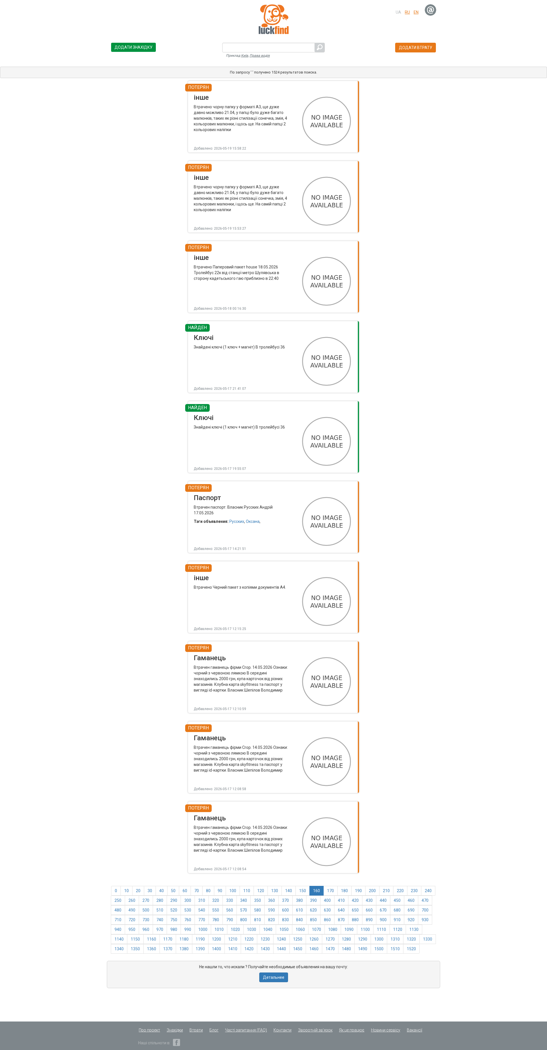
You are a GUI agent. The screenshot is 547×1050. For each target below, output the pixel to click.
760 (187, 920)
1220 (249, 939)
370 (285, 900)
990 (187, 929)
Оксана (253, 521)
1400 (216, 949)
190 (358, 890)
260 (131, 900)
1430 (265, 949)
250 (118, 900)
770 (201, 920)
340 (243, 900)
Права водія (260, 56)
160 (316, 890)
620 (313, 910)
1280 (346, 939)
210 (386, 890)
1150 (135, 939)
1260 (314, 939)
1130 (414, 929)
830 (285, 920)
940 (118, 929)
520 (173, 910)
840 (299, 920)
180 (344, 890)
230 (414, 890)
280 (159, 900)
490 (131, 910)
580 (257, 910)
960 (145, 929)
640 (341, 910)
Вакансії (414, 1030)
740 (159, 920)
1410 (232, 949)
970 (159, 929)
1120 (397, 929)
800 (243, 920)
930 (425, 920)
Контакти (282, 1030)
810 (257, 920)
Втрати (196, 1030)
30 (150, 890)
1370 (167, 949)
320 (215, 900)
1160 (151, 939)
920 (411, 920)
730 (145, 920)
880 (355, 920)
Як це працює (351, 1030)
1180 (184, 939)
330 (229, 900)
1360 (151, 949)
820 (271, 920)
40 (161, 890)
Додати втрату (415, 47)
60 (185, 890)
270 (145, 900)
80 (208, 890)
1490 (362, 949)
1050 (284, 929)
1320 (411, 939)
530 (187, 910)
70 (196, 890)
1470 (330, 949)
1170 (167, 939)
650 (355, 910)
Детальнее (273, 977)
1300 (378, 939)
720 (131, 920)
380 (299, 900)
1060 (300, 929)
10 (126, 890)
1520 (411, 949)
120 (260, 890)
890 (369, 920)
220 (400, 890)
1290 (362, 939)
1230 (265, 939)
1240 (281, 939)
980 (173, 929)
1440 (281, 949)
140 (288, 890)
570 (243, 910)
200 (372, 890)
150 (302, 890)
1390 (200, 949)
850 (313, 920)
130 (274, 890)
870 (341, 920)
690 (411, 910)
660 (369, 910)
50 (173, 890)
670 (383, 910)
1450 (297, 949)
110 (246, 890)
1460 (314, 949)
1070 (316, 929)
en (416, 12)
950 (131, 929)
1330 (427, 939)
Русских (236, 521)
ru (407, 12)
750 (173, 920)
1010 (219, 929)
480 (118, 910)
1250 (297, 939)
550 (215, 910)
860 (327, 920)
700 (425, 910)
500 (145, 910)
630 (327, 910)
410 (341, 900)
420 (355, 900)
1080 (332, 929)
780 (215, 920)
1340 (119, 949)
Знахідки (175, 1030)
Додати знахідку (133, 47)
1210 (232, 939)
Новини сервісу (385, 1030)
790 (229, 920)
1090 (349, 929)
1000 (202, 929)
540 (201, 910)
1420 (249, 949)
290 (173, 900)
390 (313, 900)
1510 (395, 949)
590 (271, 910)
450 (397, 900)
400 (327, 900)
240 (428, 890)
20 (138, 890)
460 (411, 900)
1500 (378, 949)
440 (383, 900)
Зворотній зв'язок (315, 1030)
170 (330, 890)
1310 (395, 939)
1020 (235, 929)
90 (220, 890)
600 (285, 910)
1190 (200, 939)
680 (397, 910)
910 (397, 920)
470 (425, 900)
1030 (251, 929)
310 (201, 900)
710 (118, 920)
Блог (214, 1030)
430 (369, 900)
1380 (184, 949)
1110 (381, 929)
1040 (267, 929)
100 (232, 890)
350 (257, 900)
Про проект (149, 1030)
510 (159, 910)
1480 (346, 949)
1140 (119, 939)
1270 (330, 939)
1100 (365, 929)
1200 (216, 939)
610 (299, 910)
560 (229, 910)
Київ (244, 56)
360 (271, 900)
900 (383, 920)
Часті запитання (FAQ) (246, 1030)
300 (187, 900)
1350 (135, 949)
